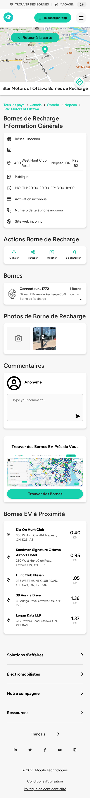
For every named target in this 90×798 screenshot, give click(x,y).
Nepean (70, 105)
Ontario (53, 105)
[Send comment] (78, 416)
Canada (36, 105)
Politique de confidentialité (45, 789)
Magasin (67, 4)
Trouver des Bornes (45, 493)
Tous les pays (13, 105)
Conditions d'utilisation (45, 781)
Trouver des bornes (32, 4)
